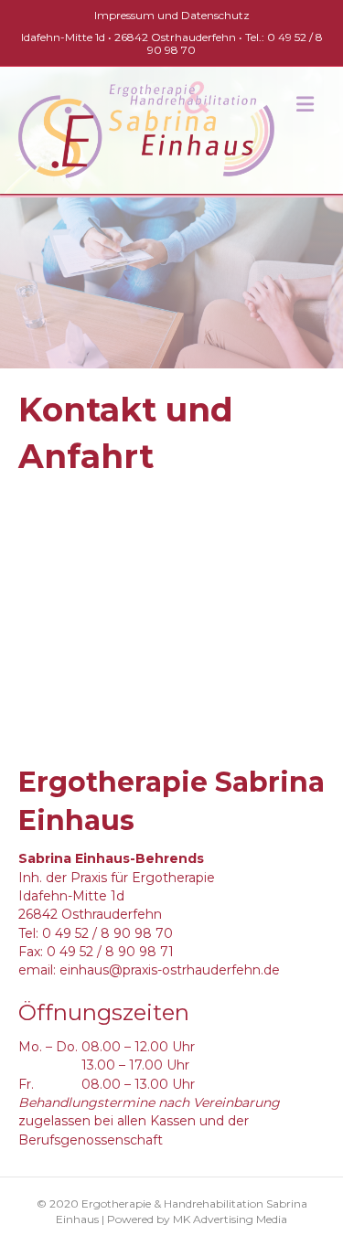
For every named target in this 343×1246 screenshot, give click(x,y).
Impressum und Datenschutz (172, 15)
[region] (171, 283)
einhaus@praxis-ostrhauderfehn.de (169, 970)
